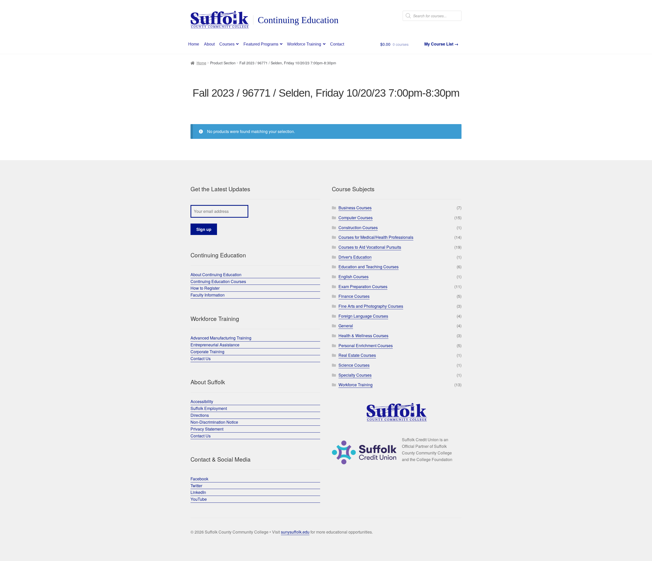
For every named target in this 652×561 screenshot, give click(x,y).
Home (193, 44)
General (345, 326)
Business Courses (355, 208)
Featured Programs (260, 44)
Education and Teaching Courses (368, 267)
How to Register (205, 288)
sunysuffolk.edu (295, 532)
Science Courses (354, 365)
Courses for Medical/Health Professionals (375, 237)
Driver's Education (355, 257)
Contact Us (201, 358)
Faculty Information (208, 295)
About (209, 44)
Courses (227, 44)
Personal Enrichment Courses (365, 345)
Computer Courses (355, 217)
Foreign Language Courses (363, 316)
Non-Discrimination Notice (214, 422)
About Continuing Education (216, 274)
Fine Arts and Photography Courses (370, 306)
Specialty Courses (355, 375)
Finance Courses (354, 296)
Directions (200, 415)
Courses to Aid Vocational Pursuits (369, 247)
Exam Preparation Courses (362, 286)
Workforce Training (304, 44)
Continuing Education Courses (218, 281)
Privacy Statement (207, 429)
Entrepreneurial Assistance (215, 345)
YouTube (199, 499)
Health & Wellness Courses (363, 335)
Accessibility (202, 401)
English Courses (353, 276)
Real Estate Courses (357, 355)
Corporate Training (207, 352)
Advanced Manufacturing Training (221, 338)
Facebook (199, 479)
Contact (337, 44)
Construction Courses (358, 227)
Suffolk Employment (209, 408)
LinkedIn (198, 492)
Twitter (196, 486)
